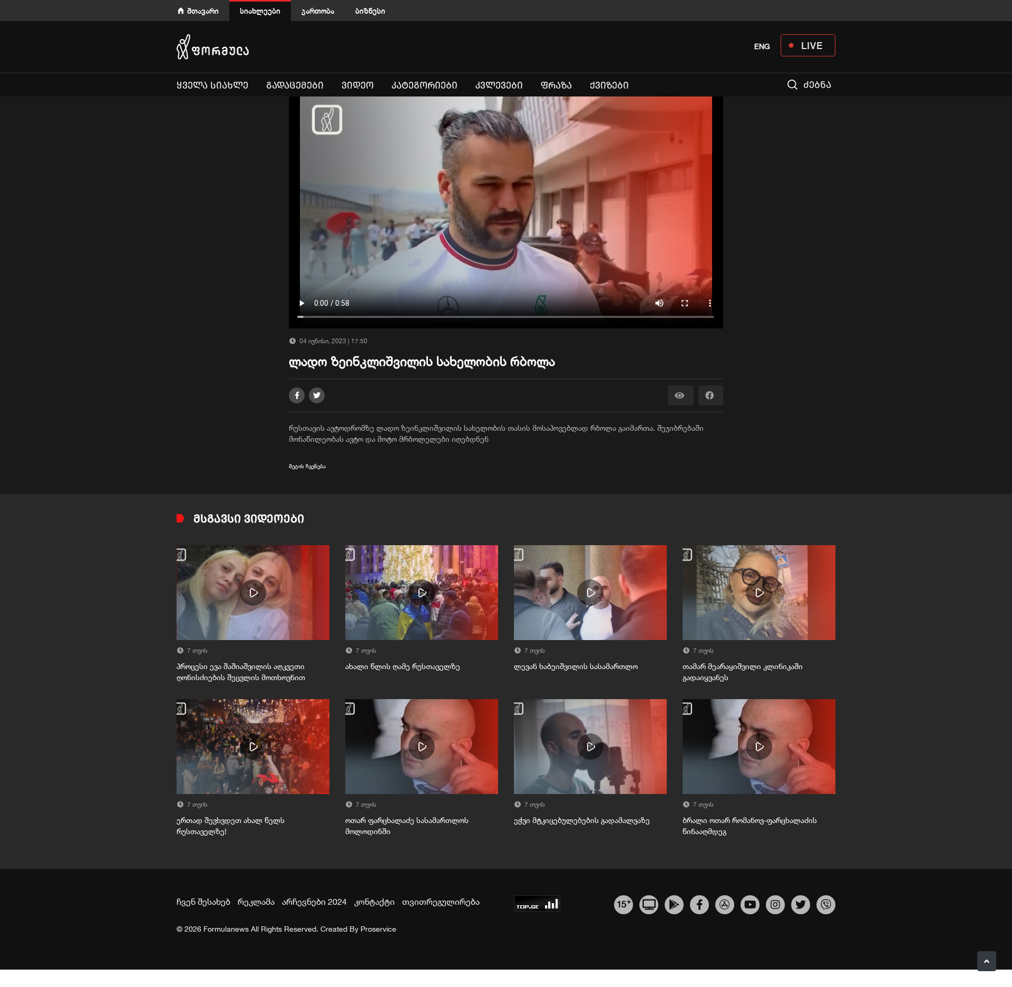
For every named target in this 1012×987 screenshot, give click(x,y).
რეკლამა (256, 901)
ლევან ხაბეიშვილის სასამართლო (576, 666)
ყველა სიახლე (212, 85)
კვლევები (499, 85)
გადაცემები (295, 85)
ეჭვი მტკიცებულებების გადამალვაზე (582, 820)
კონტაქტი (374, 901)
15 (624, 903)
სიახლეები (260, 10)
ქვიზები (609, 85)
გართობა (317, 10)
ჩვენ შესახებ (203, 901)
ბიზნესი (370, 10)
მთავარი (203, 10)
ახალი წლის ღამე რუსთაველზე (402, 666)
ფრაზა (556, 85)
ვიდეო (358, 85)
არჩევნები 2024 (314, 901)
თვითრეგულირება (441, 901)
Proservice (378, 929)
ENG (762, 46)
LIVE (812, 45)
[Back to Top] (986, 961)
